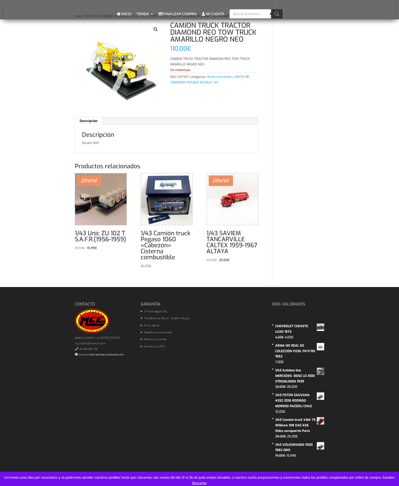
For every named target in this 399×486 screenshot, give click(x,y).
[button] (155, 29)
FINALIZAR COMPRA (180, 14)
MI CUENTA (214, 14)
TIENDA (142, 14)
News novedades (220, 77)
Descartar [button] (199, 483)
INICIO (126, 14)
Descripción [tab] (88, 121)
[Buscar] (277, 13)
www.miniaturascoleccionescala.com (101, 354)
